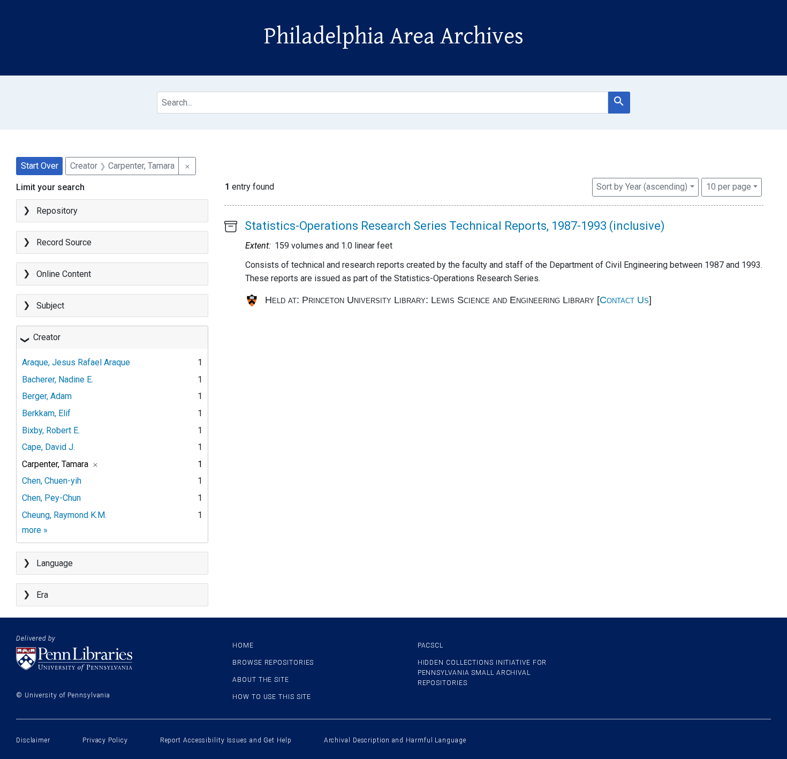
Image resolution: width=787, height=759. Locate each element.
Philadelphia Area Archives (394, 36)
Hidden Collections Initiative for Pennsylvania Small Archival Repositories (482, 673)
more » (35, 530)
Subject (50, 305)
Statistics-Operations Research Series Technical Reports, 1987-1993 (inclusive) (455, 225)
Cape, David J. (48, 447)
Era (42, 595)
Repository (57, 211)
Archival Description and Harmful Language (395, 740)
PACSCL (430, 645)
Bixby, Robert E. (51, 430)
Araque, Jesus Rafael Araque (76, 362)
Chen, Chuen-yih (51, 481)
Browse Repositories (273, 662)
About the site (260, 679)
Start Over (39, 166)
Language (54, 563)
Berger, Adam (47, 396)
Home (243, 645)
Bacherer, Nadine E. (57, 379)
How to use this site (271, 697)
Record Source (64, 242)
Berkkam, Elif (46, 413)
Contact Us (624, 300)
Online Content (63, 274)
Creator (46, 337)
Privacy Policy (105, 740)
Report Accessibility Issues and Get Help (226, 740)
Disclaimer (33, 740)
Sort (641, 187)
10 (728, 186)
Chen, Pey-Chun (51, 498)
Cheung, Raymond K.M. (64, 515)
